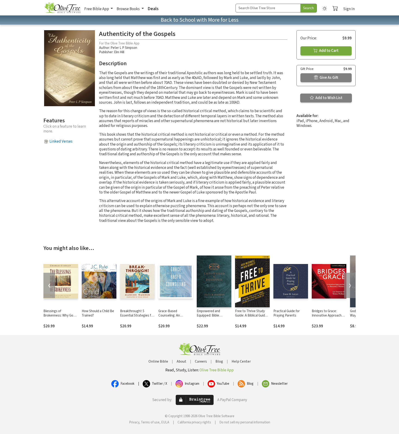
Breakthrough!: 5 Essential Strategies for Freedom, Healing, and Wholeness (137, 318)
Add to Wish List (328, 98)
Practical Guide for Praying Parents (286, 313)
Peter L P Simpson (124, 47)
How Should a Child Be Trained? (98, 313)
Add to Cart (328, 50)
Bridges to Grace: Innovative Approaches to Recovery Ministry (328, 315)
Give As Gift (328, 77)
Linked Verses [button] (61, 141)
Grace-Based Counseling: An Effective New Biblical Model (174, 318)
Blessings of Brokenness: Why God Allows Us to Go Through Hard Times (59, 318)
